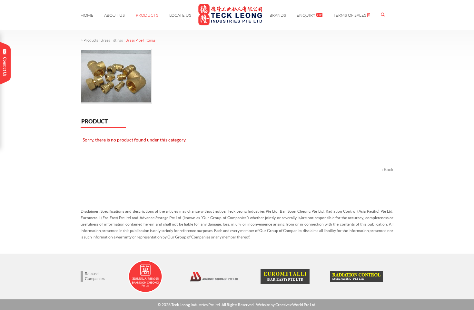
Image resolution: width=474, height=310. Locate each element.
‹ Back (387, 169)
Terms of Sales (350, 15)
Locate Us (180, 15)
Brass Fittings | (113, 40)
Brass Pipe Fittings (140, 40)
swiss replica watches (21, 250)
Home (87, 15)
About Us (114, 15)
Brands (278, 15)
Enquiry (306, 15)
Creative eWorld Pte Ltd (295, 305)
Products (147, 15)
